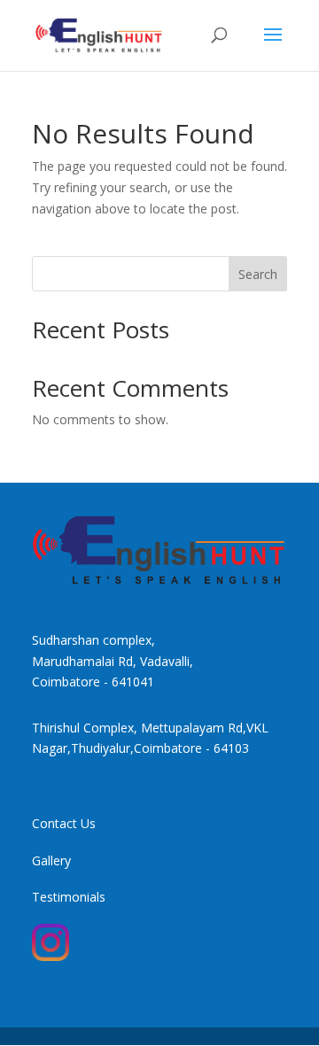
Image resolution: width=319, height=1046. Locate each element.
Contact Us (64, 823)
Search (257, 274)
